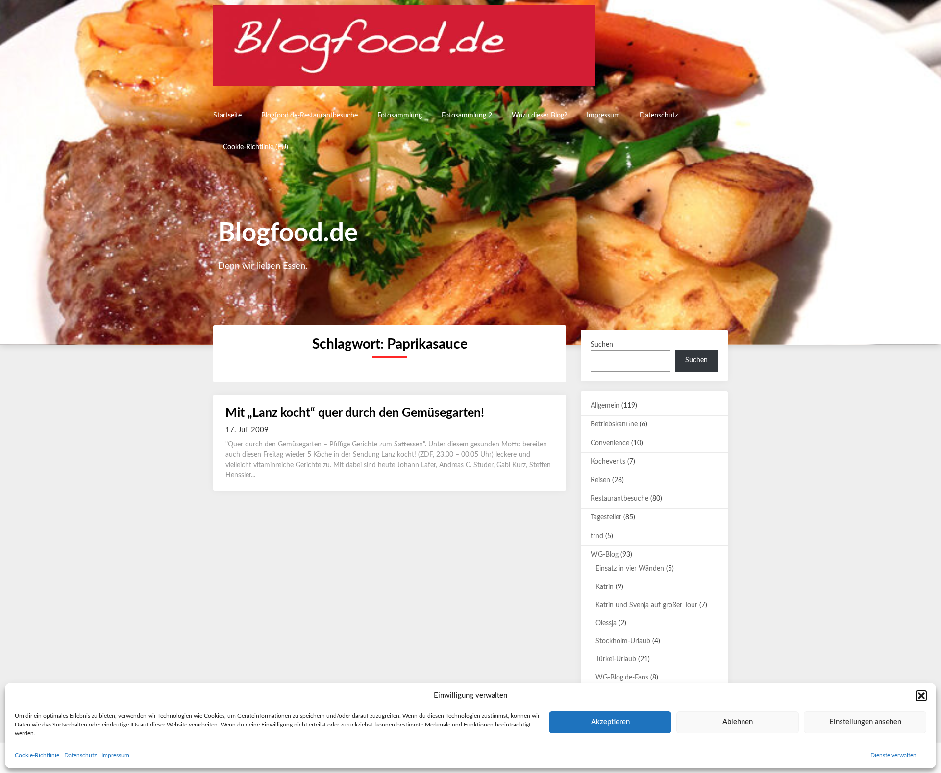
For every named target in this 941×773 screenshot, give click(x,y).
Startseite (227, 115)
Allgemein (605, 405)
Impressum (115, 755)
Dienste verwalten (893, 755)
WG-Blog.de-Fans (621, 677)
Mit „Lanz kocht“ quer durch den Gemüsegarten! (354, 413)
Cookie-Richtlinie (37, 755)
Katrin (604, 587)
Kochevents (608, 461)
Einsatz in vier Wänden (629, 568)
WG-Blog (605, 554)
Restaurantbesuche (619, 498)
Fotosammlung (399, 115)
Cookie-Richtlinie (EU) (255, 147)
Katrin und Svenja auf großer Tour (646, 605)
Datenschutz (80, 755)
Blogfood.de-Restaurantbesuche (309, 115)
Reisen (600, 480)
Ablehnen (737, 722)
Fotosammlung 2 (467, 115)
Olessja (606, 623)
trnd (597, 536)
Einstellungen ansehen (865, 722)
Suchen (602, 344)
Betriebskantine (614, 424)
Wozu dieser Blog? (539, 115)
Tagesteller (606, 517)
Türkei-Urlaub (615, 659)
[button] (921, 696)
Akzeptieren (610, 722)
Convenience (610, 443)
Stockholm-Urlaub (622, 641)
